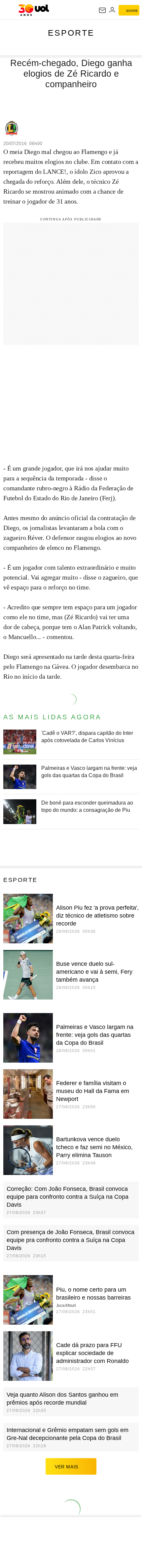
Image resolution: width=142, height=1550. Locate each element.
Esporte (71, 32)
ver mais (66, 1466)
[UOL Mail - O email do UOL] (102, 10)
